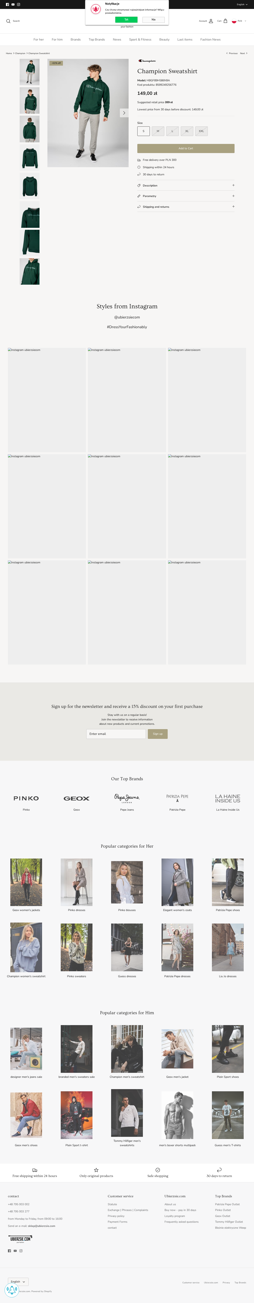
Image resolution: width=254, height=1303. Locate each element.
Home (9, 53)
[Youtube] (13, 4)
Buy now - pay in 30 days (180, 1210)
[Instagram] (18, 4)
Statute (112, 1204)
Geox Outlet (222, 1216)
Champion (20, 53)
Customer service (190, 1282)
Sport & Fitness (140, 39)
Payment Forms (117, 1222)
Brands (76, 39)
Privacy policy (116, 1216)
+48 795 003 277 (18, 1211)
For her (39, 39)
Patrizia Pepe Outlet (227, 1204)
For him (57, 39)
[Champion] (147, 62)
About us (170, 1204)
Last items (184, 39)
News (117, 39)
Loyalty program (175, 1216)
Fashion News (210, 39)
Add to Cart (186, 148)
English (240, 4)
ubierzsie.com (23, 1291)
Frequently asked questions (182, 1222)
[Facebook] (7, 4)
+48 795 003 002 (18, 1204)
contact (112, 1228)
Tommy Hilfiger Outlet (229, 1222)
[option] (88, 113)
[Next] (124, 113)
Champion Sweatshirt (39, 53)
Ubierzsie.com (211, 1282)
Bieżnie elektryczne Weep (230, 1228)
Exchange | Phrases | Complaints (128, 1210)
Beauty (164, 39)
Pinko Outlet (223, 1210)
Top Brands (97, 39)
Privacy (226, 1282)
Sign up (158, 734)
